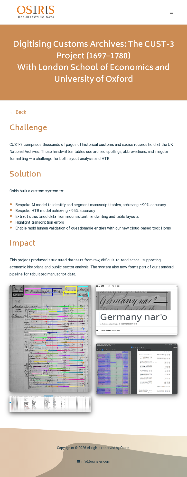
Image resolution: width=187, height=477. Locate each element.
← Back (17, 112)
